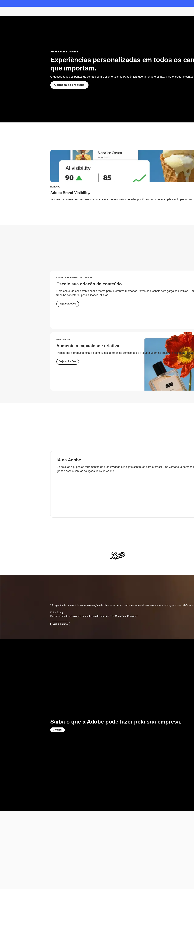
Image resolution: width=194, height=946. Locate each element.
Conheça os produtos (69, 84)
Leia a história (60, 624)
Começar (57, 729)
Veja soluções (67, 303)
